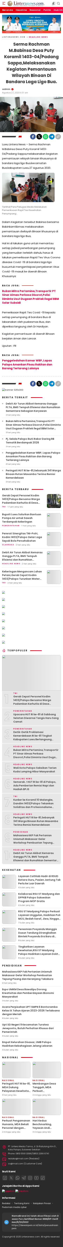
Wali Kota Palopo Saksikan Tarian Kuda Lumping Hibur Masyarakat (35, 769)
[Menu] (3, 3)
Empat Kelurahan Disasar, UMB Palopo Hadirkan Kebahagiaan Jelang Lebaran (27, 1044)
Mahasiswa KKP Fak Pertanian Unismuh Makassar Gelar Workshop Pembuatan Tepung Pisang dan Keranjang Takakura (33, 841)
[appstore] (8, 1191)
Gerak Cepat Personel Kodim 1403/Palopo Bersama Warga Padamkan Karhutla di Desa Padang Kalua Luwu (21, 501)
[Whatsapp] (17, 1178)
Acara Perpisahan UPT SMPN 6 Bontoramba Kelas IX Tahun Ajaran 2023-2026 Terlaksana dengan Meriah (31, 1010)
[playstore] (21, 1191)
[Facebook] (33, 136)
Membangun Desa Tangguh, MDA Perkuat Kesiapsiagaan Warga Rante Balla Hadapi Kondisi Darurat (45, 1094)
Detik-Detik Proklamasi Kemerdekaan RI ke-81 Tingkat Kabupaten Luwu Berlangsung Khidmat (32, 737)
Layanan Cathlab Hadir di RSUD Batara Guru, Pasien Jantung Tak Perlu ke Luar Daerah (39, 879)
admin (6, 89)
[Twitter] (39, 136)
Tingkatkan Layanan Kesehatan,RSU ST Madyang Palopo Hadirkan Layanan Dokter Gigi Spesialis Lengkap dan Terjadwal (39, 954)
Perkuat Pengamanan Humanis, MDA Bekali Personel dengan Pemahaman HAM (16, 1126)
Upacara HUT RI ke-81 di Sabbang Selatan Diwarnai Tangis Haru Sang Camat (36, 718)
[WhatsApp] (45, 136)
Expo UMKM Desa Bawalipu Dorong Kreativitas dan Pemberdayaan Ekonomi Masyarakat (28, 993)
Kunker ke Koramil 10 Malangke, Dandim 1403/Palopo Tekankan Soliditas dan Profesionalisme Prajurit (33, 805)
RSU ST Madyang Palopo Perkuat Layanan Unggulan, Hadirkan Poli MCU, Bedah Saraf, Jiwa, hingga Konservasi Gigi (39, 917)
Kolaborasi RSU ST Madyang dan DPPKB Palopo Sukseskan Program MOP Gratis (39, 897)
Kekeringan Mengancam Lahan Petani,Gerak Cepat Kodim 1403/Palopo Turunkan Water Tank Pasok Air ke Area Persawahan (22, 579)
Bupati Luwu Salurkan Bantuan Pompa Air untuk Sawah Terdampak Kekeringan (21, 518)
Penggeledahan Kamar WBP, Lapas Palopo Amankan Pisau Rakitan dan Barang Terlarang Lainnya (27, 364)
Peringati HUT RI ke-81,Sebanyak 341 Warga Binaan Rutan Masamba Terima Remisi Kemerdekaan (33, 474)
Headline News (38, 37)
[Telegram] (52, 136)
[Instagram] (30, 1178)
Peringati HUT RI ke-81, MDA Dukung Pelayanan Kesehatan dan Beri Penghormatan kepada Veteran (16, 1093)
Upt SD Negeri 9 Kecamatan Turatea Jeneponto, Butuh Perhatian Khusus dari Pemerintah (28, 1028)
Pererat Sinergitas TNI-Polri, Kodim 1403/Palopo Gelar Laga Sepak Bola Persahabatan (22, 537)
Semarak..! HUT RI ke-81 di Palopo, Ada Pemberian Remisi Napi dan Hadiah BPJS (34, 785)
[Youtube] (36, 1178)
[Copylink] (58, 136)
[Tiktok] (43, 1178)
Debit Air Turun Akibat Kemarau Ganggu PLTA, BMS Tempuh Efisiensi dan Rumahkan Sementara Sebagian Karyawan (33, 407)
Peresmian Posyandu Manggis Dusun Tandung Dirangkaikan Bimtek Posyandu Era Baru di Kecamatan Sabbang (37, 934)
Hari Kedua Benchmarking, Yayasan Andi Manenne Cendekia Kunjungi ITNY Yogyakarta (45, 1130)
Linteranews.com (13, 37)
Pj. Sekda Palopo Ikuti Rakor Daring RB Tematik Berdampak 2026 (30, 440)
